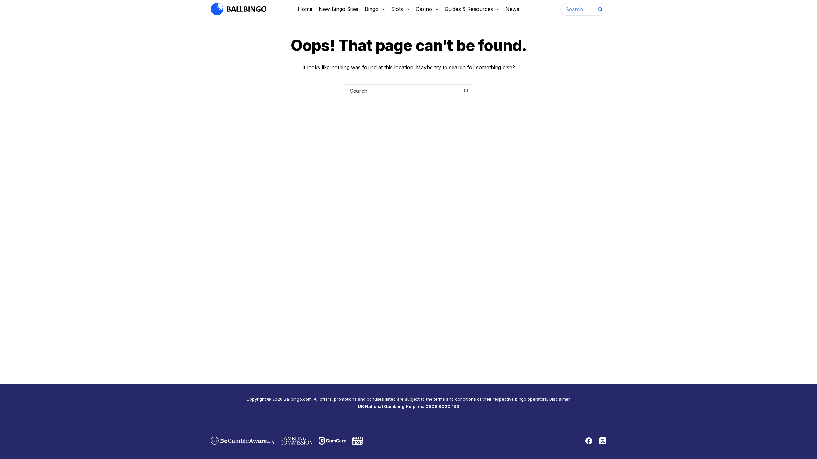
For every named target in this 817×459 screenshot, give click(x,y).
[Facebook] (588, 440)
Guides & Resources (469, 9)
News (512, 9)
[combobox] (577, 9)
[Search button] (600, 9)
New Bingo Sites (338, 9)
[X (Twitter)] (602, 440)
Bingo (372, 9)
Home (305, 9)
